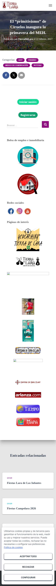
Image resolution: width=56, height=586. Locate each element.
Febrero (32, 60)
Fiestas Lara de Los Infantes (24, 482)
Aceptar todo (28, 556)
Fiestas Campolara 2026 (21, 508)
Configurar (28, 577)
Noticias (38, 65)
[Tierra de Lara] (11, 5)
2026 (9, 478)
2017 (20, 60)
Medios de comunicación (16, 65)
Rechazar (28, 567)
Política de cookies (13, 547)
